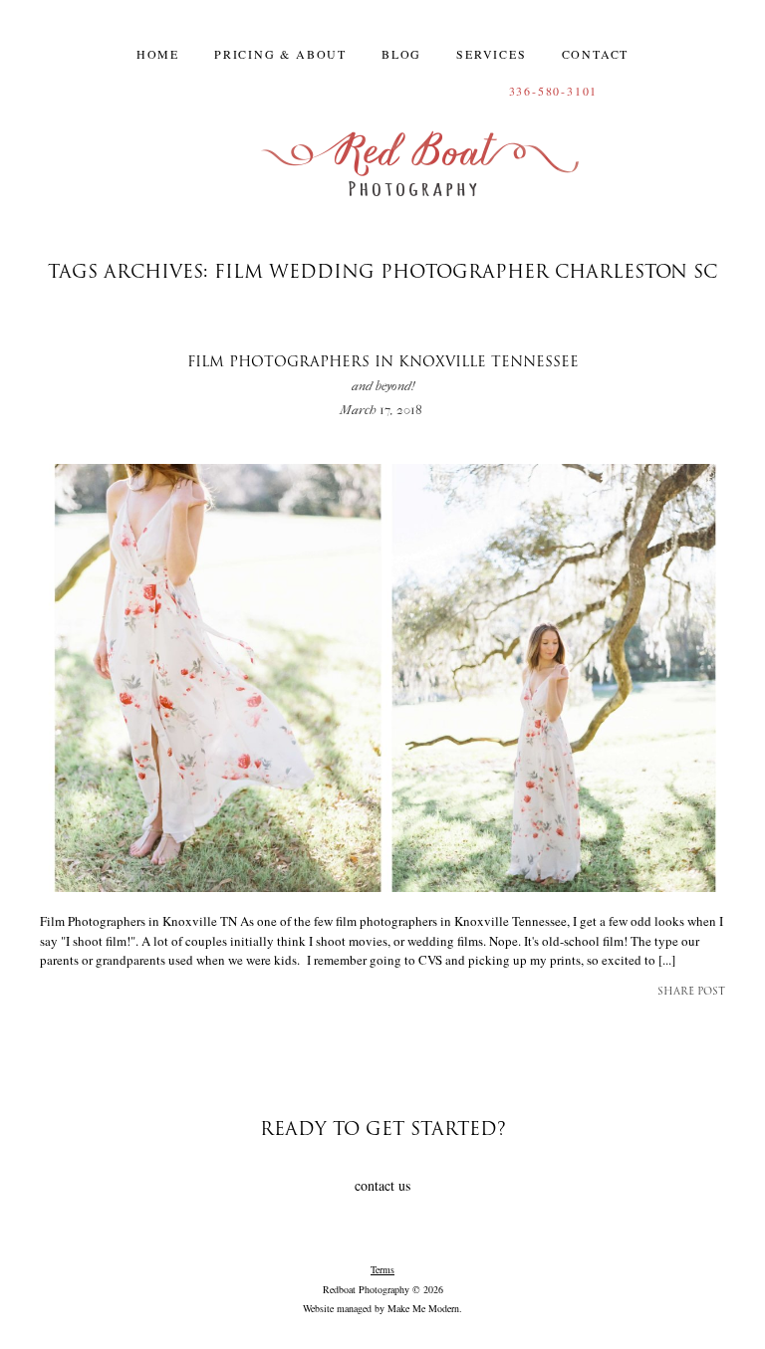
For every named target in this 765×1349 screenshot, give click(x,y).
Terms (382, 1269)
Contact (596, 54)
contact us (382, 1185)
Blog (401, 54)
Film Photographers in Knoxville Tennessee (383, 374)
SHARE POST (691, 992)
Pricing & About (280, 54)
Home (157, 54)
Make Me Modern (423, 1308)
